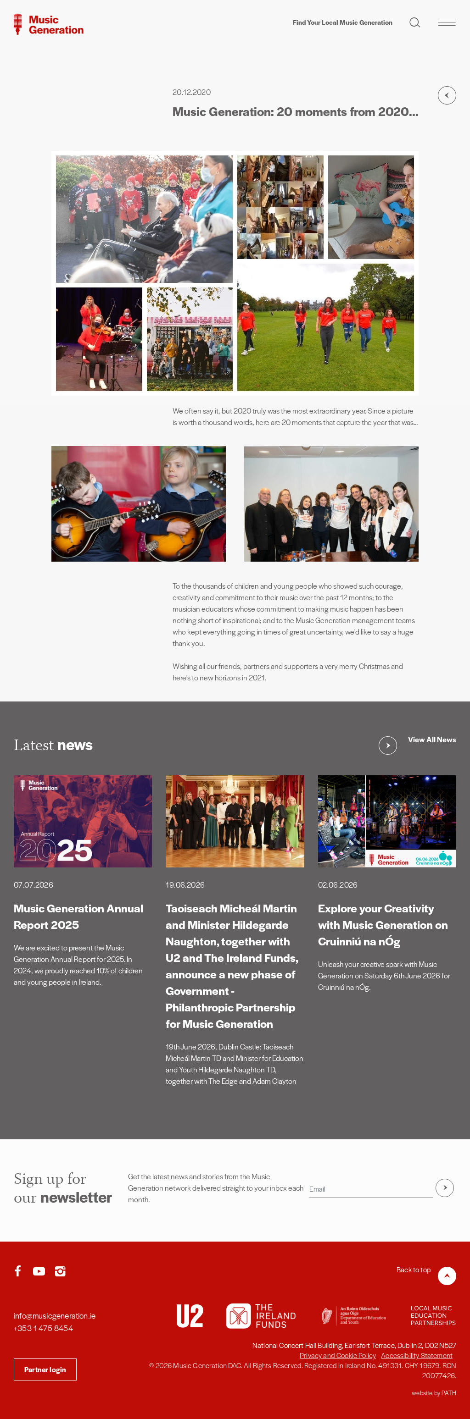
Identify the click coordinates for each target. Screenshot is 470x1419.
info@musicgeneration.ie (54, 1315)
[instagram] (60, 1271)
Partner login (45, 1369)
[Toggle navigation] (447, 22)
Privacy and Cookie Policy (338, 1355)
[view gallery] (138, 504)
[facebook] (19, 1271)
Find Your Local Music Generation (342, 22)
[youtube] (40, 1271)
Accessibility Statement (417, 1355)
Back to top (414, 1269)
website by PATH (434, 1392)
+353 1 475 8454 (43, 1327)
